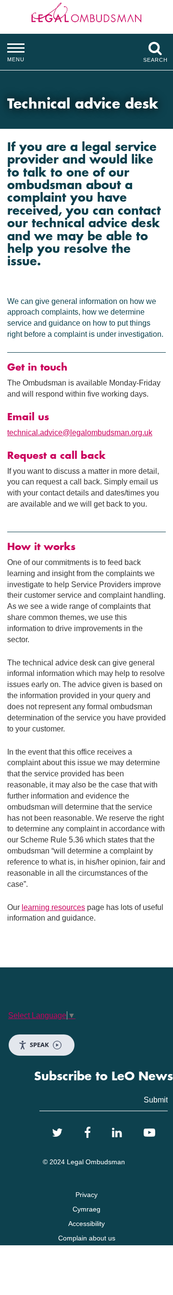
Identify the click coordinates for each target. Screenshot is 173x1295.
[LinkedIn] (117, 1133)
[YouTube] (149, 1133)
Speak (39, 1044)
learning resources (53, 907)
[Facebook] (87, 1133)
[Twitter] (57, 1133)
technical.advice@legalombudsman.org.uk (79, 432)
